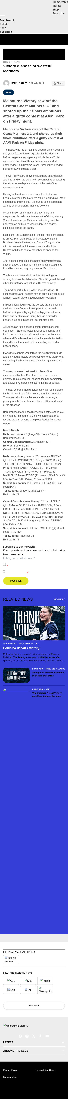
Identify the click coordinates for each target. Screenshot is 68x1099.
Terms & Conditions (45, 1070)
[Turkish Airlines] (11, 959)
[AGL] (11, 981)
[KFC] (28, 981)
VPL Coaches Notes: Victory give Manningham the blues (47, 694)
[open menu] (2, 16)
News (17, 61)
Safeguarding (10, 1077)
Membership (7, 20)
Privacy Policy (29, 562)
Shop (3, 28)
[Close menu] (61, 1081)
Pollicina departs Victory (21, 648)
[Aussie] (45, 981)
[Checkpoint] (45, 990)
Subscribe (6, 31)
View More (59, 599)
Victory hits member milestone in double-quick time (48, 674)
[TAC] (28, 990)
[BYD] (11, 990)
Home (6, 61)
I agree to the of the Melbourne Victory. (35, 564)
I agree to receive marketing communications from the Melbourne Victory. (35, 571)
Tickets (4, 24)
